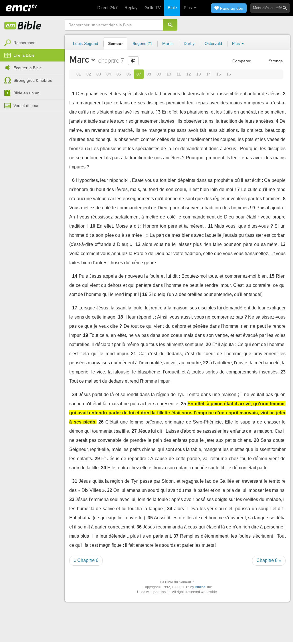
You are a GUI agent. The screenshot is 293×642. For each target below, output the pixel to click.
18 (120, 317)
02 (88, 74)
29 (97, 458)
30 (103, 467)
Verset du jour (26, 105)
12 (188, 74)
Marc (79, 59)
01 (78, 74)
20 (208, 344)
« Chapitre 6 (86, 560)
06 (128, 74)
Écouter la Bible (27, 67)
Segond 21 (142, 43)
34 (169, 508)
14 (208, 74)
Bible (172, 7)
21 (133, 353)
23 (283, 371)
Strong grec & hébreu (32, 80)
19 (85, 335)
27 (134, 431)
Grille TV (152, 7)
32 (109, 490)
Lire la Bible (24, 55)
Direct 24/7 (107, 7)
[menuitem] (32, 43)
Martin (168, 43)
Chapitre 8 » (268, 560)
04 (108, 74)
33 (71, 499)
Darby (189, 43)
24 (74, 394)
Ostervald (213, 43)
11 (179, 74)
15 (218, 74)
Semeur (115, 43)
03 (98, 74)
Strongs (275, 61)
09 (159, 74)
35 (150, 517)
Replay (131, 7)
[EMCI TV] (21, 7)
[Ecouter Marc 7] (133, 60)
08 (148, 74)
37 (176, 536)
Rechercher (24, 42)
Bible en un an (26, 93)
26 (101, 422)
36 (139, 526)
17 (74, 307)
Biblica (200, 587)
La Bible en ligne (23, 26)
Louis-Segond (85, 43)
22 (205, 362)
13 (198, 74)
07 (138, 74)
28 (256, 440)
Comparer (241, 61)
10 (169, 74)
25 (183, 403)
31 (74, 481)
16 (228, 74)
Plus (188, 7)
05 (118, 74)
